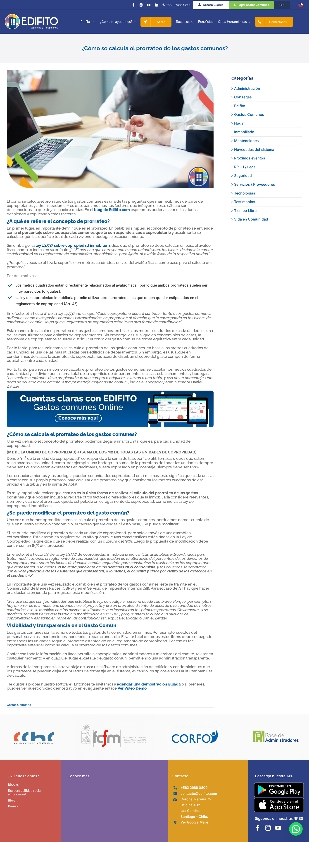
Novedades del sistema (254, 149)
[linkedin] (156, 5)
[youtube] (148, 5)
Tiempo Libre (245, 210)
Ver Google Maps (195, 822)
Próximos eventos (249, 158)
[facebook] (133, 5)
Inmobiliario (244, 132)
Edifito (239, 106)
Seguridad (243, 175)
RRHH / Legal (245, 167)
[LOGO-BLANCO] (31, 16)
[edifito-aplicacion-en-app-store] (279, 799)
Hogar (239, 123)
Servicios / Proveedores (254, 184)
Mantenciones (246, 140)
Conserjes (243, 97)
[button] (296, 829)
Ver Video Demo (132, 688)
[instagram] (141, 5)
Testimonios (244, 201)
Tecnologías (244, 193)
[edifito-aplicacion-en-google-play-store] (279, 784)
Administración (247, 88)
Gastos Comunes (19, 705)
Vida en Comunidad (251, 219)
